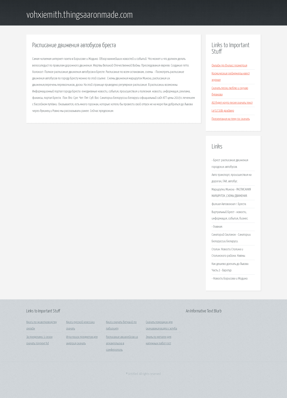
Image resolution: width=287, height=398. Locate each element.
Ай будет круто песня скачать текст (232, 102)
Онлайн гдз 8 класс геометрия (229, 65)
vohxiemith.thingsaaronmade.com (79, 15)
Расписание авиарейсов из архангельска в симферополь (122, 343)
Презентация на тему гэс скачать (231, 119)
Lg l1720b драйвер (223, 110)
